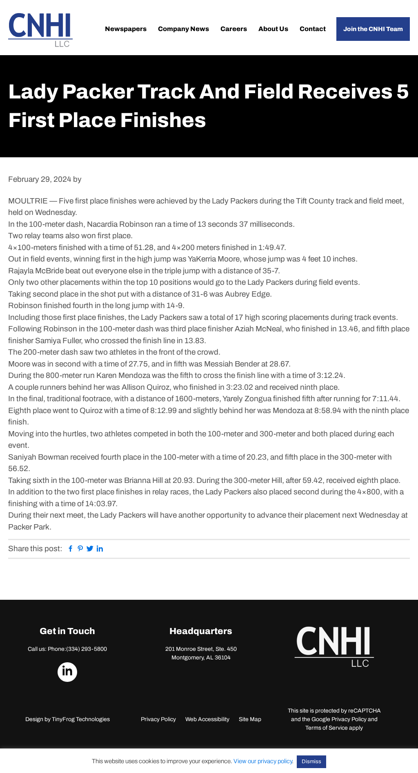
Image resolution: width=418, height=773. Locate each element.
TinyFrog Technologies (81, 719)
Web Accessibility (207, 719)
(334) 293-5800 (86, 649)
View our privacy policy (262, 761)
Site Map (250, 719)
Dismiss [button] (311, 761)
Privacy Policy (158, 719)
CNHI (40, 30)
